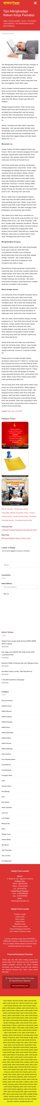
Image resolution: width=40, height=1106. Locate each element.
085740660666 (23, 893)
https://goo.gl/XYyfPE (14, 411)
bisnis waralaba (8, 509)
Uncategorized (6, 861)
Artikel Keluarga (7, 722)
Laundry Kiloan (20, 921)
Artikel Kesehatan (7, 732)
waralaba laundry (8, 520)
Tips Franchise (7, 850)
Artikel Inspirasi (7, 716)
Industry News (6, 786)
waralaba (33, 516)
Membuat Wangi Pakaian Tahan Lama (16, 538)
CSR (3, 781)
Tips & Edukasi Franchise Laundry (20, 931)
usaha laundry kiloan (21, 516)
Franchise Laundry (20, 914)
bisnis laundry (6, 754)
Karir (3, 797)
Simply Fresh (6, 834)
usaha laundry (7, 516)
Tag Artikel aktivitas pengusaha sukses (15, 513)
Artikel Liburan (6, 743)
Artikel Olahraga (7, 749)
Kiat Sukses (5, 802)
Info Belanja (6, 791)
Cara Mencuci (6, 765)
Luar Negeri (6, 818)
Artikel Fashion (7, 706)
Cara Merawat (6, 770)
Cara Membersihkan (8, 759)
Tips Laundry (6, 855)
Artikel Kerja (6, 727)
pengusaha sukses (21, 509)
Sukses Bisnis (6, 839)
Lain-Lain (5, 813)
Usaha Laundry (20, 916)
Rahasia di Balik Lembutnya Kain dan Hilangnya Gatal (20, 663)
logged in (13, 551)
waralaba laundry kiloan (24, 520)
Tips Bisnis (5, 845)
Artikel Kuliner (6, 738)
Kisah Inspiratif (7, 807)
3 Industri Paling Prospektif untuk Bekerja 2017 (19, 530)
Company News (7, 775)
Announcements (7, 700)
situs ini (12, 139)
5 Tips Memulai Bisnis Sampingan (13, 680)
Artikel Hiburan (7, 711)
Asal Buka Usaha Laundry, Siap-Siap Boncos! (17, 671)
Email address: (7, 583)
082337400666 (22, 896)
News (3, 829)
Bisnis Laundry (20, 919)
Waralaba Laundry (20, 924)
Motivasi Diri (6, 823)
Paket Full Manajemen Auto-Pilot (20, 929)
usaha (33, 513)
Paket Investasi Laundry (20, 926)
